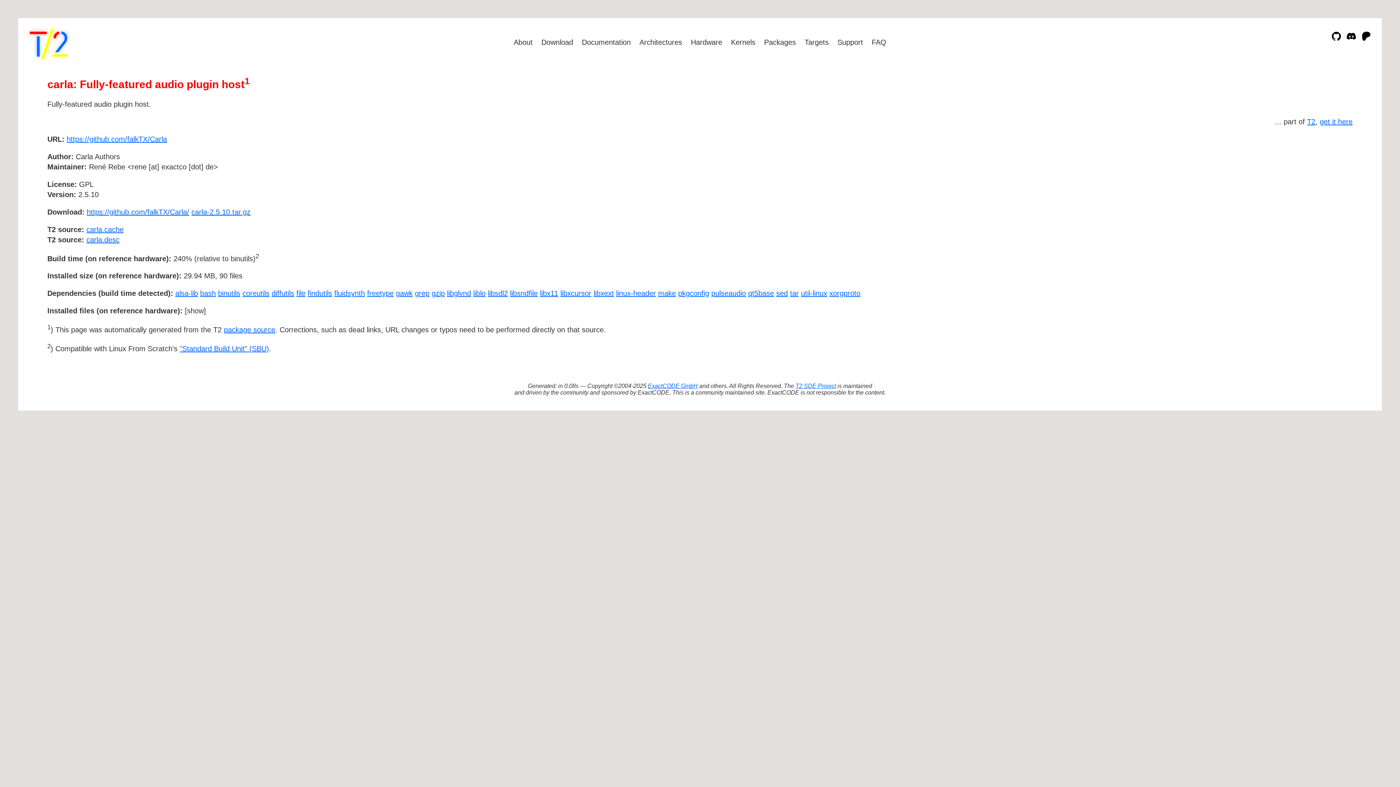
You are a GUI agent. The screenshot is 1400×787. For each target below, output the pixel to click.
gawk (404, 293)
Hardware (706, 42)
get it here (1336, 122)
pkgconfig (693, 293)
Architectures (660, 42)
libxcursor (575, 293)
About (523, 42)
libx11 (549, 293)
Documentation (606, 42)
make (667, 293)
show (195, 311)
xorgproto (844, 293)
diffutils (283, 293)
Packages (780, 42)
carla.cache (105, 230)
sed (782, 293)
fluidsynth (349, 293)
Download (557, 42)
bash (208, 293)
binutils (229, 293)
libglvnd (459, 293)
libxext (604, 293)
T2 (1311, 122)
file (301, 293)
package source (249, 330)
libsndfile (524, 293)
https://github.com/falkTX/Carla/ (138, 212)
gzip (438, 293)
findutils (320, 293)
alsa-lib (186, 293)
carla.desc (103, 240)
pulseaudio (728, 293)
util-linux (814, 293)
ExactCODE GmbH (673, 386)
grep (422, 293)
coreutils (255, 293)
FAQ (879, 42)
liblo (479, 293)
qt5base (761, 293)
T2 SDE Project (816, 386)
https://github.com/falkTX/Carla (117, 139)
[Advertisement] (1331, 181)
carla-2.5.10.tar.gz (220, 212)
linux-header (636, 293)
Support (850, 42)
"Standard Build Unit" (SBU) (224, 349)
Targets (817, 42)
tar (794, 293)
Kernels (743, 42)
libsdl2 (498, 293)
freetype (380, 293)
